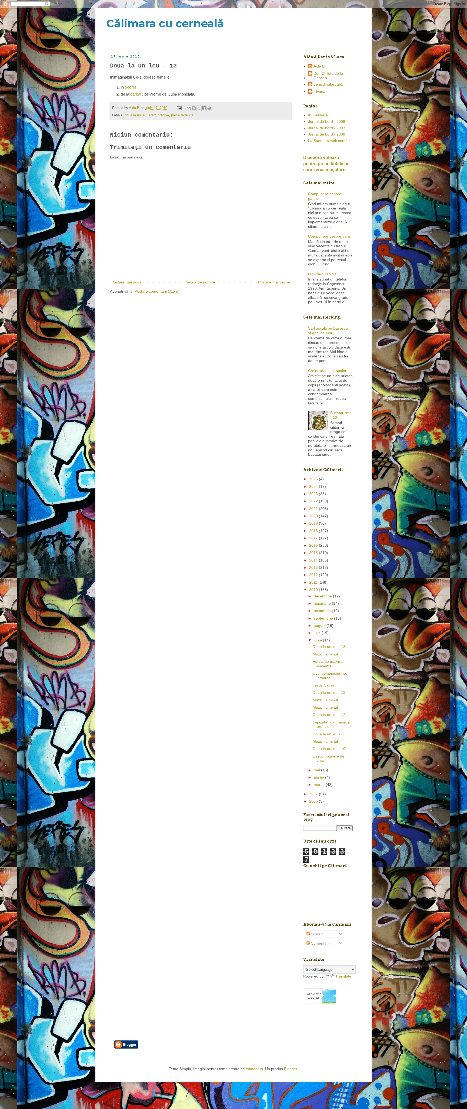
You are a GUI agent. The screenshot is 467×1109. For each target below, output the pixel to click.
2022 (314, 501)
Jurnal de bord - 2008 (326, 134)
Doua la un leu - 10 (329, 748)
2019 (314, 523)
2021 (314, 508)
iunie (318, 640)
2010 (314, 589)
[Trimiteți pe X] (199, 108)
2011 (313, 582)
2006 (314, 801)
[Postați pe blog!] (193, 108)
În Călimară (318, 115)
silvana (319, 91)
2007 (314, 794)
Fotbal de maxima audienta (328, 663)
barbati (136, 94)
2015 (314, 552)
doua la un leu (135, 115)
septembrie (324, 618)
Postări (316, 934)
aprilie (319, 777)
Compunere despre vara (329, 236)
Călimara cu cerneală (165, 23)
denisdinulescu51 (328, 84)
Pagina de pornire (200, 282)
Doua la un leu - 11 (329, 734)
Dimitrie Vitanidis (322, 274)
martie (320, 784)
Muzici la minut (325, 654)
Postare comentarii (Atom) (157, 291)
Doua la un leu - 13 (329, 646)
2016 (314, 545)
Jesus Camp (323, 685)
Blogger (290, 1069)
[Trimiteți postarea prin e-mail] (179, 108)
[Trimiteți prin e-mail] (188, 108)
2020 (314, 516)
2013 (314, 567)
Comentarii (319, 943)
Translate (343, 976)
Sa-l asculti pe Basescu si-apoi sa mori (328, 330)
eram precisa (159, 115)
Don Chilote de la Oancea (328, 75)
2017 (314, 538)
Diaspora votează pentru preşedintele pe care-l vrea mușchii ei (326, 163)
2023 (314, 494)
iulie (318, 633)
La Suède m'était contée (329, 140)
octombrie (323, 610)
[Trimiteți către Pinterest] (209, 108)
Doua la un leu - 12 (329, 714)
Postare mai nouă (126, 282)
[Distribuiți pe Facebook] (204, 108)
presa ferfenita (182, 115)
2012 (314, 575)
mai (317, 770)
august (320, 625)
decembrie (323, 596)
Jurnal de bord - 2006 (326, 121)
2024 (314, 486)
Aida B (319, 66)
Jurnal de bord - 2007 (326, 128)
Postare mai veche (274, 282)
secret (130, 87)
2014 (314, 560)
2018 (314, 531)
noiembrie (323, 603)
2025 (314, 479)
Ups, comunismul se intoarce (330, 675)
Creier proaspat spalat (327, 370)
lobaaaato (254, 1069)
